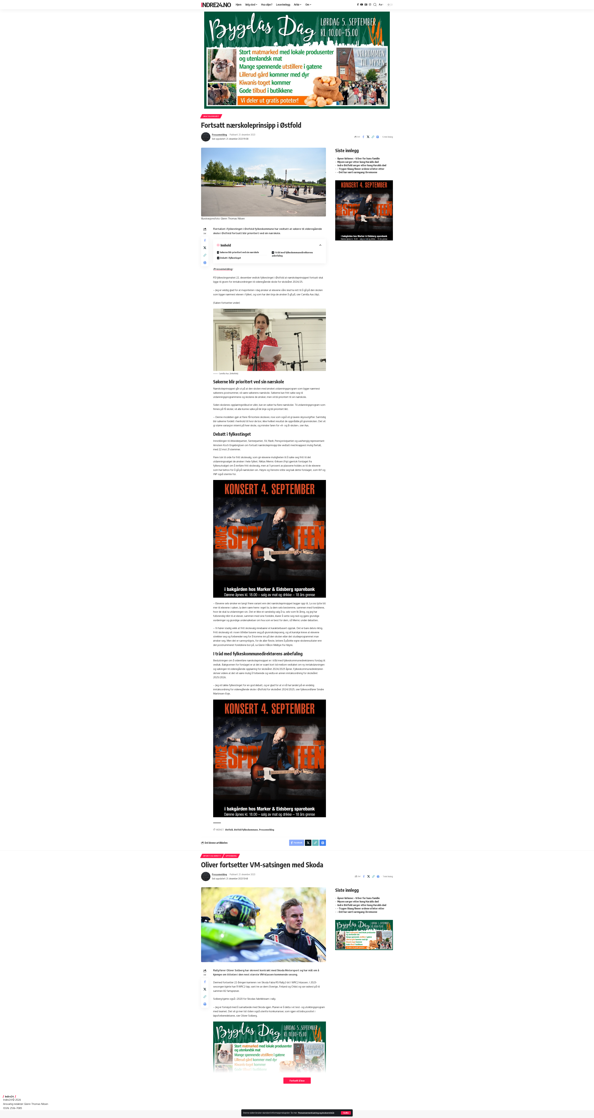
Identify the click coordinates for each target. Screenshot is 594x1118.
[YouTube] (361, 4)
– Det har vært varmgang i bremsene (357, 172)
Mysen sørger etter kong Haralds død (358, 161)
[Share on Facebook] (363, 136)
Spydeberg (231, 856)
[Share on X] (368, 136)
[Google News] (366, 4)
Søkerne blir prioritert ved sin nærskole (239, 252)
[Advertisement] (364, 268)
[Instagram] (370, 4)
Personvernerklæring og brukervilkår (316, 1113)
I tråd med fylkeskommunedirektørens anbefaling (292, 254)
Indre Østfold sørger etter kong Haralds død (361, 165)
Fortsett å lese (297, 1080)
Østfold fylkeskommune (246, 829)
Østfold (229, 829)
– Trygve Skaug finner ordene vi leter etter (360, 168)
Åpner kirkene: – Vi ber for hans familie (358, 158)
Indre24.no (216, 4)
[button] (346, 1113)
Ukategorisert (211, 116)
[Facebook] (357, 4)
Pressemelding (219, 134)
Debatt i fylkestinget (230, 258)
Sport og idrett (212, 856)
